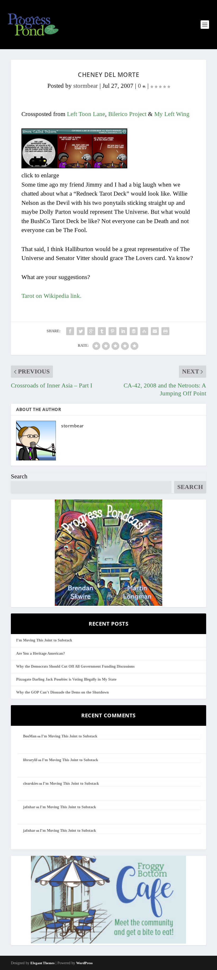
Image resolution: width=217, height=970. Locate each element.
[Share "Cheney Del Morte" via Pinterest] (112, 331)
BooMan (30, 736)
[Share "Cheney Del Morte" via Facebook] (70, 331)
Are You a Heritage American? (40, 653)
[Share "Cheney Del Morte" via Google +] (91, 331)
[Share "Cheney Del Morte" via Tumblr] (102, 331)
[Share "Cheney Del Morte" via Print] (165, 331)
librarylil (30, 760)
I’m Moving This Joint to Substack (44, 640)
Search (19, 476)
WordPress (84, 963)
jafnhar (29, 807)
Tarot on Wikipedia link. (51, 296)
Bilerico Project (127, 114)
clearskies (30, 784)
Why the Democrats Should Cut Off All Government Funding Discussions (75, 666)
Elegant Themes (42, 963)
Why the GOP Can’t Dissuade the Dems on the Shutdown (62, 692)
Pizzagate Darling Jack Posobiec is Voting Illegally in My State (66, 679)
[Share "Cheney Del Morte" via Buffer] (133, 331)
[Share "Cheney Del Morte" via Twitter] (80, 331)
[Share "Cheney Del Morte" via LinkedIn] (123, 331)
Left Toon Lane (86, 114)
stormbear (85, 85)
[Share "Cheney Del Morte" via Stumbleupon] (144, 331)
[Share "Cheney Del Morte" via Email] (155, 331)
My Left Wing (171, 114)
